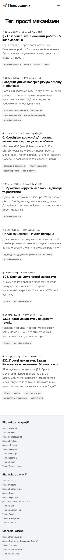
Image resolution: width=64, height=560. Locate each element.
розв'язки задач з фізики (16, 110)
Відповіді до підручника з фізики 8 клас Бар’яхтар (28, 254)
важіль (37, 64)
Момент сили (37, 398)
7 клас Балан (8, 505)
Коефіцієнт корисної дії (15, 166)
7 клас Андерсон (10, 518)
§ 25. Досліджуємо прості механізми (29, 277)
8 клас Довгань (9, 445)
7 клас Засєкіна (10, 545)
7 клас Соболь (9, 522)
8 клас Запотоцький (12, 436)
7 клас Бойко (8, 462)
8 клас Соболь (9, 484)
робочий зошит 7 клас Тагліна (16, 501)
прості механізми (12, 64)
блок (47, 64)
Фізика (7, 301)
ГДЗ (40, 32)
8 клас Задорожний (11, 489)
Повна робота (28, 170)
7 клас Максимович (12, 549)
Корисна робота (11, 170)
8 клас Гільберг (9, 441)
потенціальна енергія (34, 115)
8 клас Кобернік (10, 428)
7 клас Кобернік (10, 449)
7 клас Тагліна (9, 514)
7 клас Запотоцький (12, 466)
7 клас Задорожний (11, 510)
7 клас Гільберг (9, 453)
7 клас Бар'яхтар (10, 553)
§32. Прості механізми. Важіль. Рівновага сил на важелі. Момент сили (30, 362)
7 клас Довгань (9, 457)
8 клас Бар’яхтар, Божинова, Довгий (20, 541)
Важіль (17, 393)
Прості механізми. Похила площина (28, 234)
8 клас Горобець (10, 497)
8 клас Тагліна (9, 480)
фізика (27, 64)
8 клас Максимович (12, 537)
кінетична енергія (12, 115)
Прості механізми (38, 166)
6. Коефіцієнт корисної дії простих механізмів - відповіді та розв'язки (27, 139)
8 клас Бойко (8, 432)
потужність (36, 110)
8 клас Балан (8, 493)
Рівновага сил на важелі (15, 398)
